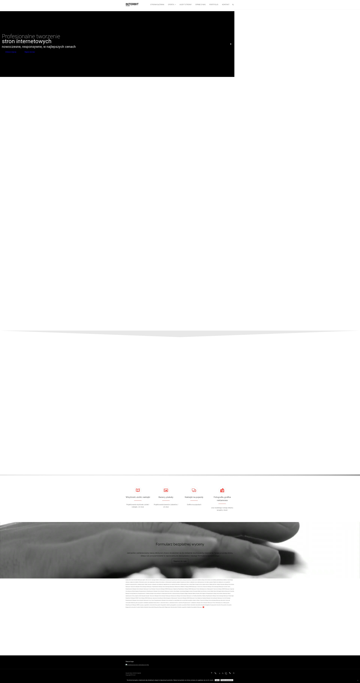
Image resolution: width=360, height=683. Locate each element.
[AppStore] (211, 673)
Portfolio (213, 4)
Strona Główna (157, 4)
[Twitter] (232, 673)
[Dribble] (214, 673)
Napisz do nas (30, 52)
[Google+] (222, 673)
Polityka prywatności (226, 680)
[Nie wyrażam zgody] (358, 680)
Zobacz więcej (10, 52)
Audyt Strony (186, 4)
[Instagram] (225, 673)
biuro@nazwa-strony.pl (244, 430)
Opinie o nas (200, 4)
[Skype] (229, 673)
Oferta (171, 4)
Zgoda (217, 680)
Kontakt (225, 4)
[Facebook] (218, 673)
